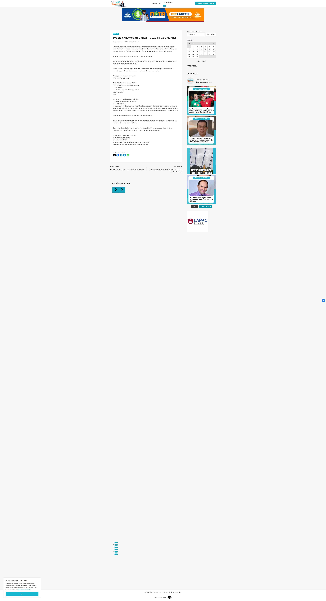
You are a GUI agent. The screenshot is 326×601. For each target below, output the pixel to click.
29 (193, 56)
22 (193, 54)
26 (209, 54)
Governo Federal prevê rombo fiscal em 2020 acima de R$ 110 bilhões (165, 169)
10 (201, 49)
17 (201, 51)
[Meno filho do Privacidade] (164, 6)
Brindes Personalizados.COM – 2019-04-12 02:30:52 (127, 168)
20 (213, 51)
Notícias (116, 33)
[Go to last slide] (115, 190)
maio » (204, 61)
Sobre (160, 3)
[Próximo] (122, 190)
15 (193, 51)
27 (213, 54)
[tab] (116, 542)
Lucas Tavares (119, 41)
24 (201, 54)
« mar (198, 61)
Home (155, 3)
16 (197, 51)
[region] (22, 588)
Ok (22, 594)
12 (209, 49)
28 (189, 56)
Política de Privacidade (24, 589)
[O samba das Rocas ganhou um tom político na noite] (201, 100)
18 (205, 51)
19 (209, 51)
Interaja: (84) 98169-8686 (205, 3)
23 (197, 54)
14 (189, 51)
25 (205, 54)
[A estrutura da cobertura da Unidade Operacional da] (201, 159)
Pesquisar (210, 34)
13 (213, 49)
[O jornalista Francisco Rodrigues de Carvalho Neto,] (201, 189)
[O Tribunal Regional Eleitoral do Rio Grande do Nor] (201, 130)
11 (205, 49)
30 (197, 56)
